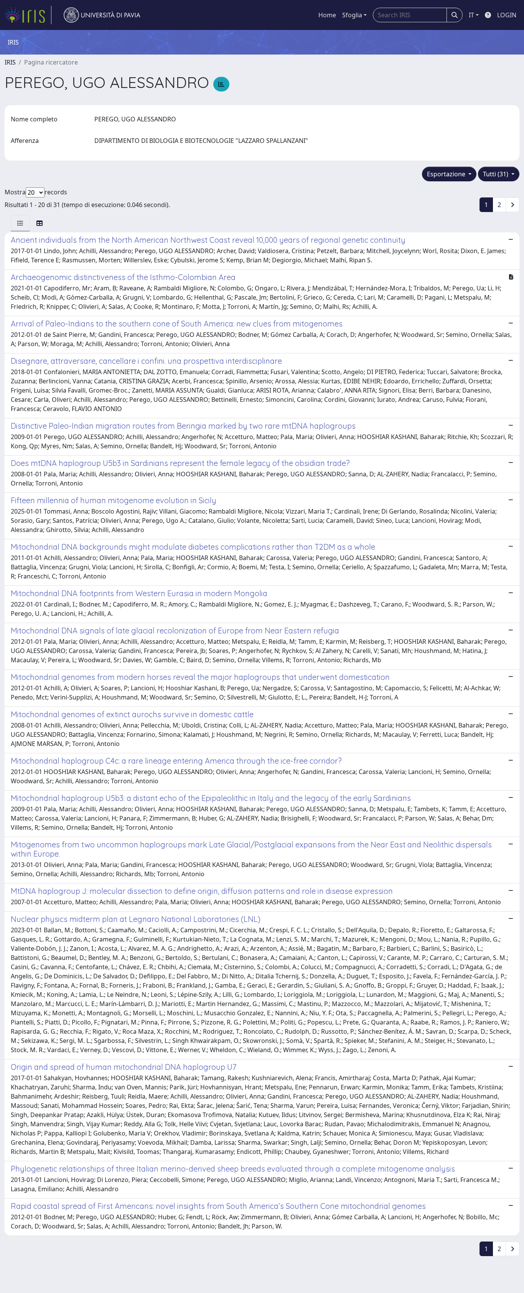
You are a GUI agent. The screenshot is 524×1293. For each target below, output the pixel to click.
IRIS (10, 62)
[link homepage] (28, 15)
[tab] (20, 223)
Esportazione (447, 174)
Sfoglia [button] (352, 15)
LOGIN (506, 15)
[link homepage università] (102, 15)
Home (327, 15)
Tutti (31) (496, 174)
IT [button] (471, 15)
